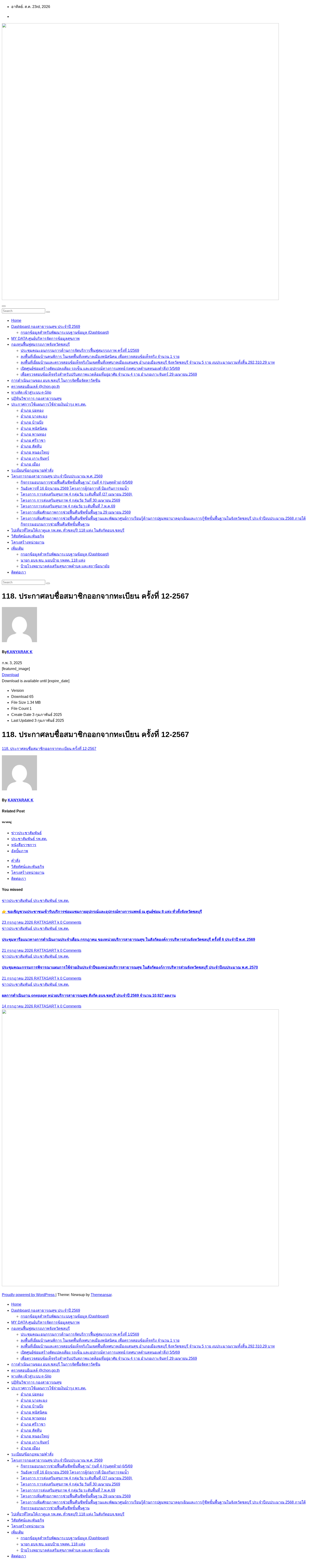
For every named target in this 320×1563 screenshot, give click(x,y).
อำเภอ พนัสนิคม (34, 428)
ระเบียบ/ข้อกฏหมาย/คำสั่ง (32, 470)
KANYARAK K (20, 652)
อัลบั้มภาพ (19, 851)
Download (10, 675)
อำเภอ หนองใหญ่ (35, 452)
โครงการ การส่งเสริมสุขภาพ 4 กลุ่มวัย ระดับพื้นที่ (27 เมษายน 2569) (77, 494)
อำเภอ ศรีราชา (33, 440)
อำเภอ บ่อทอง (32, 410)
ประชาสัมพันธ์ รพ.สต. (29, 839)
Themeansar (101, 1295)
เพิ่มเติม (17, 548)
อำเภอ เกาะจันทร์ (35, 458)
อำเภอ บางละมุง (34, 416)
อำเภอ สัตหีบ (31, 446)
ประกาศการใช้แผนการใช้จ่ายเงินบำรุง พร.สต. (48, 404)
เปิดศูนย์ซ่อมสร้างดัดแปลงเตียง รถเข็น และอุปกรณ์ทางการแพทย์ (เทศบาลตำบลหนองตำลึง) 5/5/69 (100, 368)
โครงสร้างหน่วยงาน (27, 542)
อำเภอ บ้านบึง (32, 422)
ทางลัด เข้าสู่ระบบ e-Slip (31, 392)
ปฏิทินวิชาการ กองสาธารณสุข (36, 398)
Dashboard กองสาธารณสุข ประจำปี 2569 (45, 327)
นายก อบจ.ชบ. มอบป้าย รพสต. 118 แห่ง (53, 560)
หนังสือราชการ (23, 845)
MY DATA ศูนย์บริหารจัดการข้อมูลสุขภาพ (45, 339)
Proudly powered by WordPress (29, 1295)
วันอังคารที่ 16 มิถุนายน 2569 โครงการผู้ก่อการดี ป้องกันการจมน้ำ (75, 488)
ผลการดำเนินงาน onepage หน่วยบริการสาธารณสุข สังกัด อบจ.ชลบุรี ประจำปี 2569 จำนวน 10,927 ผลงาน (89, 995)
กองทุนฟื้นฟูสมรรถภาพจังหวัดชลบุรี (40, 344)
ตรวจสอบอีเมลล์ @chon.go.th (35, 387)
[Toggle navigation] (4, 306)
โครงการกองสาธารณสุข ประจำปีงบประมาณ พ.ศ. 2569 (57, 476)
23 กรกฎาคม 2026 (18, 922)
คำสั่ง (15, 861)
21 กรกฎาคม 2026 (18, 950)
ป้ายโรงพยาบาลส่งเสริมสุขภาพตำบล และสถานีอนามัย (65, 566)
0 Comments (70, 922)
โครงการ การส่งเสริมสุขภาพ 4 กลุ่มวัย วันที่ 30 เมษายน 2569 (70, 500)
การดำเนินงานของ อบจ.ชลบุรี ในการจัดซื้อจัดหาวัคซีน (55, 380)
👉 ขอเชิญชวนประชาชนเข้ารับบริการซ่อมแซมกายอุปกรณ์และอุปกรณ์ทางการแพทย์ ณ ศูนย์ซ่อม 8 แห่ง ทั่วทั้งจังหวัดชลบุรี (102, 912)
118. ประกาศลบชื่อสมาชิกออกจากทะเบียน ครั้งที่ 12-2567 (49, 749)
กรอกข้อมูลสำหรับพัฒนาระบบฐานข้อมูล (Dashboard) (65, 332)
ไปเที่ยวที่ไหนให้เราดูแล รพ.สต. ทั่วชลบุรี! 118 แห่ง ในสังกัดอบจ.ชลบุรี (67, 530)
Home (16, 320)
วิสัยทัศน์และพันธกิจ (27, 536)
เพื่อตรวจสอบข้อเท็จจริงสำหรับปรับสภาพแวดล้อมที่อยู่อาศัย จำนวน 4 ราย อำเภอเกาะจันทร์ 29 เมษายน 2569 (109, 374)
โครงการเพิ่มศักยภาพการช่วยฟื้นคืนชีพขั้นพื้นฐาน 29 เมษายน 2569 (76, 512)
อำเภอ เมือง (30, 464)
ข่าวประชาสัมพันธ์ (26, 833)
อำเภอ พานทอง (33, 434)
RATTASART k (47, 922)
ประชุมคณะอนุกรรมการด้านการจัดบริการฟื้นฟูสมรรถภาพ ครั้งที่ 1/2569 (80, 350)
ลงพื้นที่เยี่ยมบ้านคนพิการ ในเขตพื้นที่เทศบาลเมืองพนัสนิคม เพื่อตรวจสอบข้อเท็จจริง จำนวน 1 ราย (100, 357)
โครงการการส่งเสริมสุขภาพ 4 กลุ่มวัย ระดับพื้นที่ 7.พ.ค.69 (68, 506)
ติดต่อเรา (18, 572)
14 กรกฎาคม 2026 (18, 1006)
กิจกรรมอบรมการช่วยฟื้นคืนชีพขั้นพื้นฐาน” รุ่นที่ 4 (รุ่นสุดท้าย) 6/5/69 (77, 482)
